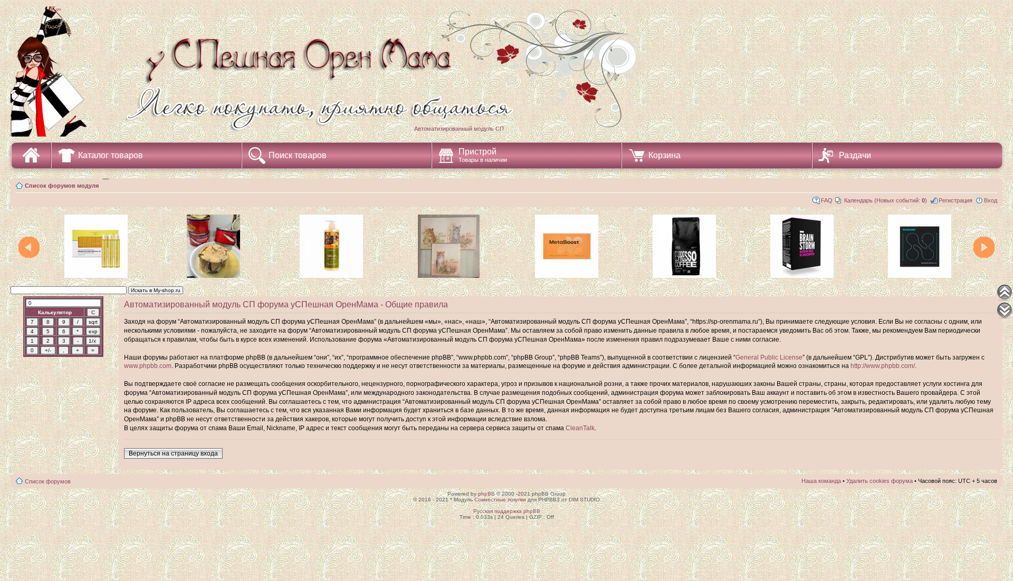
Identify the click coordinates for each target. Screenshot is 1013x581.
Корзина (664, 155)
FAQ (827, 200)
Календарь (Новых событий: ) (885, 200)
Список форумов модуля (62, 185)
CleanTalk (580, 428)
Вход (990, 200)
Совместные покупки (500, 499)
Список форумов (48, 481)
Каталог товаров (110, 155)
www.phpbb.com (147, 366)
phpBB (486, 494)
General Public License (768, 357)
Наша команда (821, 481)
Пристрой (482, 155)
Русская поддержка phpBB (506, 511)
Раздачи (855, 155)
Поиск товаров (298, 155)
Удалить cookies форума (879, 481)
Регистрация (955, 200)
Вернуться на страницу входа (173, 453)
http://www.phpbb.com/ (882, 366)
